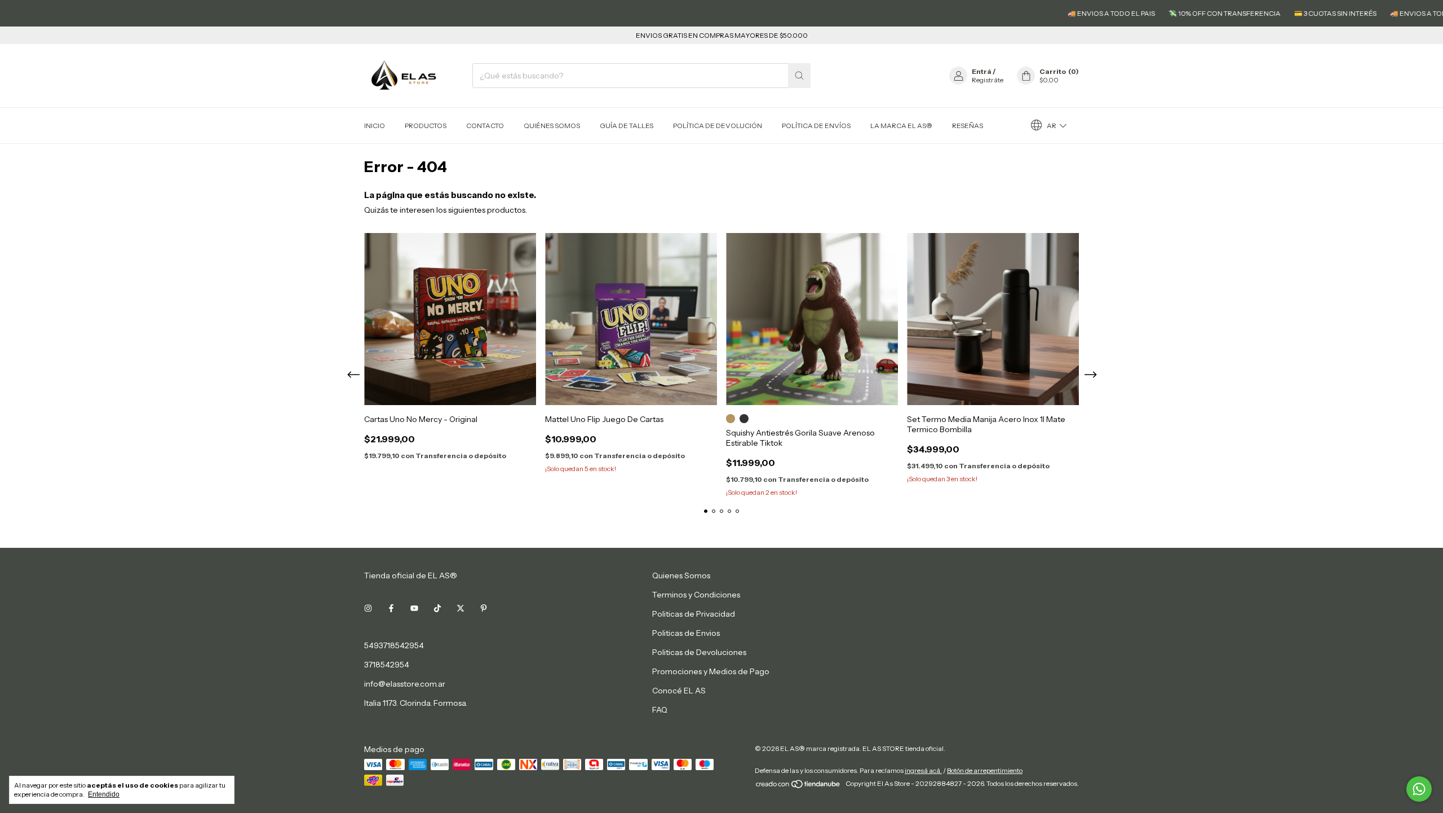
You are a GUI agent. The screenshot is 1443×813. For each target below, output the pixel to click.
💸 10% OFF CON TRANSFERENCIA (1193, 13)
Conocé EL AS (679, 690)
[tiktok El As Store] (437, 608)
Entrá (981, 71)
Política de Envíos (816, 125)
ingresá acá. (923, 770)
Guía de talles (626, 125)
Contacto (485, 125)
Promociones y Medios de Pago (710, 671)
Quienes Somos (681, 575)
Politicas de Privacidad (693, 614)
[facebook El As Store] (391, 608)
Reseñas (967, 125)
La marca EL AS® (901, 125)
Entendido (103, 794)
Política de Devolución (717, 125)
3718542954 (386, 665)
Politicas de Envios (686, 633)
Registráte (987, 80)
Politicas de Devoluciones (699, 652)
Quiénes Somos (552, 125)
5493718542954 (394, 645)
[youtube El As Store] (414, 608)
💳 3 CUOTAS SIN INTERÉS (1304, 13)
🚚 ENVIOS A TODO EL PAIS (1079, 13)
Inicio (374, 125)
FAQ (659, 710)
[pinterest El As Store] (484, 608)
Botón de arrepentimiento (985, 770)
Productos (425, 125)
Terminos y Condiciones (696, 595)
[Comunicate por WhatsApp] (1419, 789)
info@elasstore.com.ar (404, 684)
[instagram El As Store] (368, 608)
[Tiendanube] (798, 786)
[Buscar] (799, 75)
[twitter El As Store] (460, 608)
